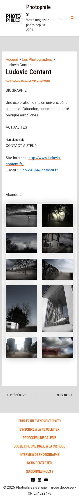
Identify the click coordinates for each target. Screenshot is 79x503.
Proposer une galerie (39, 437)
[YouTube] (46, 480)
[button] (73, 18)
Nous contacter (39, 463)
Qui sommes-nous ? (39, 471)
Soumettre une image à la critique (39, 446)
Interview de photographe (39, 454)
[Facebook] (33, 480)
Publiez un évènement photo (39, 421)
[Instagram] (39, 480)
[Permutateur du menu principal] (61, 18)
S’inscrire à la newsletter (39, 429)
